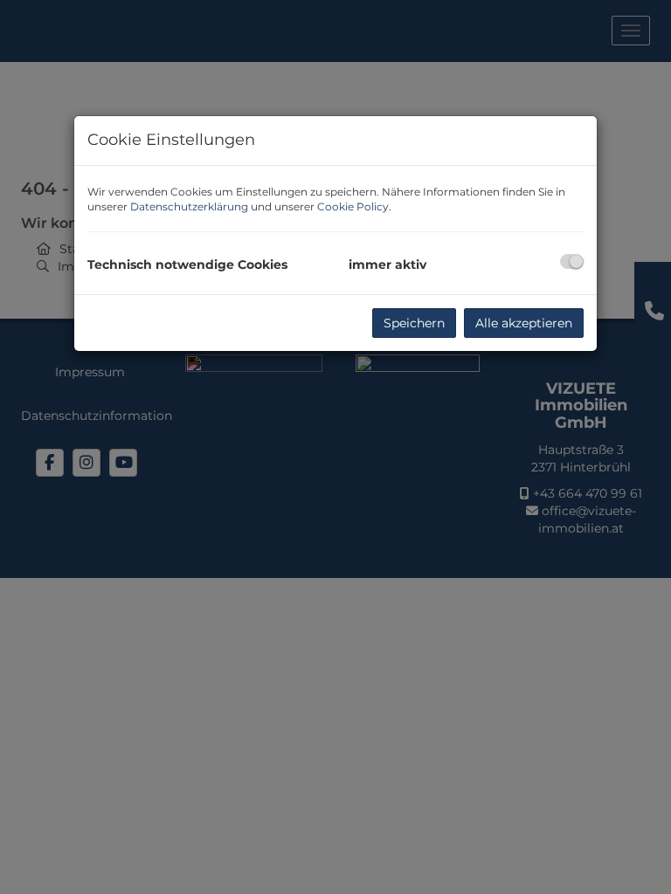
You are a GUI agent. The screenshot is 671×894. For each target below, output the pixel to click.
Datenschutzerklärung (189, 206)
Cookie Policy (353, 206)
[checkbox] (572, 261)
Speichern (414, 323)
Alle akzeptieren (523, 323)
